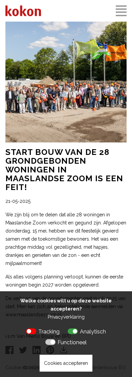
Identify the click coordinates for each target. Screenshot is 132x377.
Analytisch (93, 331)
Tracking (49, 331)
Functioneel (72, 342)
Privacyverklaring (66, 317)
